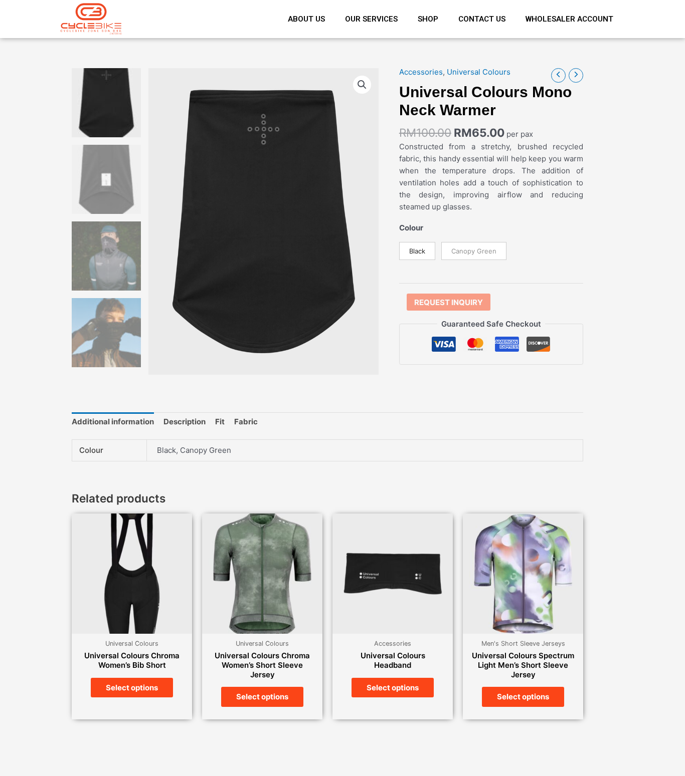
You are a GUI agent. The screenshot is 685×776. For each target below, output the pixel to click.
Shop (428, 19)
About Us (306, 19)
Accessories (421, 72)
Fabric (246, 421)
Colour (411, 227)
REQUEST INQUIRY (448, 302)
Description (184, 421)
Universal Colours (478, 72)
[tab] (113, 422)
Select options (132, 687)
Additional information (113, 421)
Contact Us (481, 19)
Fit (220, 421)
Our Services (371, 19)
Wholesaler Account (569, 19)
